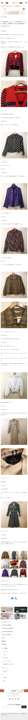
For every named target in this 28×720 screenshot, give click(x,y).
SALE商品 (4, 644)
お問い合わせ (5, 657)
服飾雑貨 (4, 641)
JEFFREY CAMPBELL (7, 634)
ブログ (4, 654)
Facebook (5, 671)
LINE (4, 680)
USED (3, 638)
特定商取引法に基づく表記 (8, 664)
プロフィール (5, 651)
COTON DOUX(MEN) (7, 625)
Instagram (5, 677)
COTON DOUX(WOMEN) (7, 628)
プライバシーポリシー (7, 660)
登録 (24, 706)
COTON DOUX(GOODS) (7, 631)
